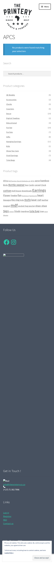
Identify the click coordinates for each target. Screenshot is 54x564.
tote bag (34, 211)
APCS (32, 181)
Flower (6, 195)
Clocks (9, 104)
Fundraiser (25, 196)
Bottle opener (16, 184)
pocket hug (23, 206)
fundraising (33, 196)
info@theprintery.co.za (14, 484)
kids (22, 200)
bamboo (44, 180)
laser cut (36, 200)
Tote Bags (10, 160)
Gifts (8, 137)
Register (7, 516)
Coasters (10, 109)
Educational (11, 123)
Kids (8, 146)
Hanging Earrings (13, 141)
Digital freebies (13, 118)
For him (9, 132)
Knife (27, 200)
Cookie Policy (9, 553)
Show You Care (12, 151)
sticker (11, 212)
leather (45, 200)
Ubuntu (5, 215)
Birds (5, 185)
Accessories (11, 99)
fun (19, 195)
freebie (14, 195)
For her (9, 127)
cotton (7, 190)
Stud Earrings (12, 155)
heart (40, 195)
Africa (5, 181)
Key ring (15, 200)
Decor (8, 113)
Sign (6, 211)
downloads (27, 191)
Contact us (8, 523)
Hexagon (7, 200)
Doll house (16, 191)
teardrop (25, 211)
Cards (31, 185)
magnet (6, 206)
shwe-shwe (41, 205)
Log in (6, 512)
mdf (14, 205)
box (26, 185)
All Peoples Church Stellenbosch (19, 181)
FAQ (5, 520)
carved (37, 185)
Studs (17, 211)
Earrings (39, 190)
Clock (43, 185)
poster (32, 206)
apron (37, 181)
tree (42, 211)
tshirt (46, 212)
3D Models (10, 95)
